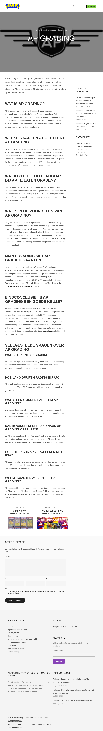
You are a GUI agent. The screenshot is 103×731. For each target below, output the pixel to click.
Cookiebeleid (13, 636)
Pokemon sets (81, 152)
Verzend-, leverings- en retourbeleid (22, 639)
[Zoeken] (74, 6)
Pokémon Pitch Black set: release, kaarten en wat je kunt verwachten (86, 113)
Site (47, 579)
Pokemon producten (84, 149)
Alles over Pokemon (16, 648)
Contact (11, 626)
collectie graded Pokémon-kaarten (19, 286)
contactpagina (48, 331)
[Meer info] (78, 6)
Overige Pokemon (83, 143)
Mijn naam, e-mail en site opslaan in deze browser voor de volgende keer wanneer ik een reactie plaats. (35, 592)
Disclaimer (12, 645)
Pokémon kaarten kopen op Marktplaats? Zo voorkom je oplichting (85, 101)
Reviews (91, 6)
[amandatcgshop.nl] (12, 6)
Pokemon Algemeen (84, 146)
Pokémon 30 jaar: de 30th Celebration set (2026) (72, 700)
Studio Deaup (17, 727)
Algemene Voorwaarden (17, 630)
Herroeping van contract (17, 642)
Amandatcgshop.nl (21, 718)
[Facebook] (77, 80)
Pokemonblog (13, 652)
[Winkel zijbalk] (69, 6)
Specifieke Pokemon (84, 155)
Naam (7, 579)
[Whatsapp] (85, 80)
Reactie (8, 557)
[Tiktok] (88, 80)
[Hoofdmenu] (83, 6)
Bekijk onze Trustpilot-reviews (65, 626)
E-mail (28, 579)
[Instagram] (81, 80)
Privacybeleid (13, 633)
